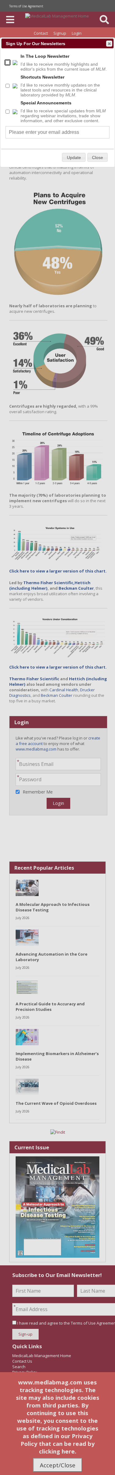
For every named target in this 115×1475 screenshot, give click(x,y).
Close (109, 44)
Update (74, 157)
